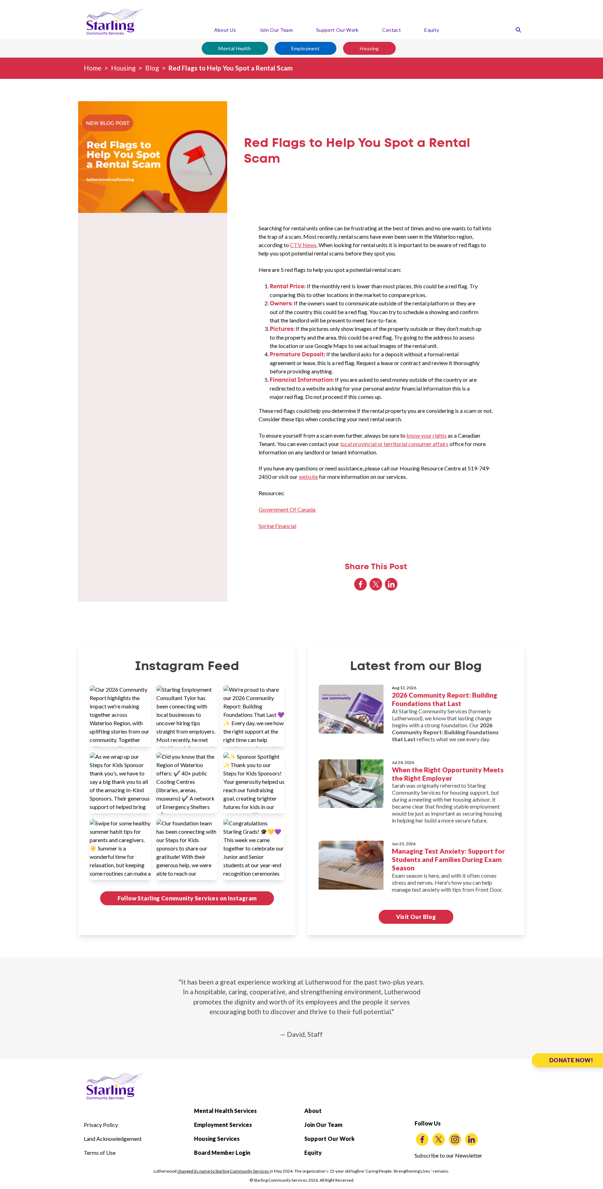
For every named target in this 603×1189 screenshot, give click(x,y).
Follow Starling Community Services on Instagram (187, 898)
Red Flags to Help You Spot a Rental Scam (231, 68)
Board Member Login (222, 1152)
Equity (431, 30)
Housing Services (217, 1138)
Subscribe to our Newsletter (448, 1155)
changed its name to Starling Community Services (223, 1171)
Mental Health (234, 48)
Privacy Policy (101, 1124)
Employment (305, 48)
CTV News (303, 244)
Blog (152, 68)
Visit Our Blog (416, 916)
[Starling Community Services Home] (115, 22)
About (313, 1110)
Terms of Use (100, 1152)
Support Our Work (337, 30)
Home (93, 68)
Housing (369, 48)
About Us (225, 30)
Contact (391, 30)
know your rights (427, 435)
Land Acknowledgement (113, 1138)
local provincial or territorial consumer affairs (394, 443)
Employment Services (223, 1124)
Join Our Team (276, 30)
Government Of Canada (287, 509)
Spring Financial (277, 525)
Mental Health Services (225, 1110)
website (308, 476)
